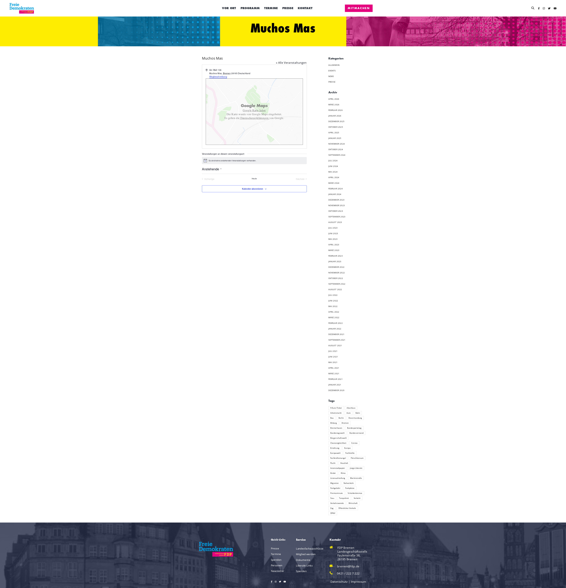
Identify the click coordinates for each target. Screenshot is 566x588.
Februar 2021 (335, 379)
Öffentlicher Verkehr (347, 508)
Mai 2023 (333, 239)
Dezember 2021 (336, 334)
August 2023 (335, 222)
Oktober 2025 (335, 127)
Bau (332, 418)
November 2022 (336, 272)
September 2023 (336, 216)
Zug (332, 508)
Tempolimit (344, 498)
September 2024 (336, 155)
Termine (276, 554)
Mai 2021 (333, 362)
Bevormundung (355, 418)
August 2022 (335, 289)
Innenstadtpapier (337, 468)
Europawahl (335, 453)
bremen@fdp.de (348, 566)
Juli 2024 (333, 160)
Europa (347, 448)
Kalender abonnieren (252, 188)
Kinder (333, 473)
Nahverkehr (349, 483)
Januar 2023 (334, 261)
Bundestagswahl (337, 433)
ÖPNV (332, 513)
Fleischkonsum (357, 458)
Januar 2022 (334, 328)
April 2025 (333, 132)
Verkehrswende (337, 503)
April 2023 (333, 244)
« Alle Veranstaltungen (291, 63)
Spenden (276, 559)
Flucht (332, 463)
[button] (532, 8)
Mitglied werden (305, 554)
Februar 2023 (335, 256)
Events (332, 70)
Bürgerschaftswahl (338, 438)
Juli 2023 (333, 228)
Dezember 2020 (336, 390)
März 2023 (333, 250)
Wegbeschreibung (218, 76)
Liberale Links (304, 565)
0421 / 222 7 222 (348, 573)
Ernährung (334, 448)
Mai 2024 (333, 172)
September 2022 (336, 284)
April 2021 (333, 368)
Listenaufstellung (337, 478)
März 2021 (333, 373)
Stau (332, 498)
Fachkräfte (349, 453)
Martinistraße (356, 478)
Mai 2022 (333, 306)
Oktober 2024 (335, 149)
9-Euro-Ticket (336, 408)
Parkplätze (349, 488)
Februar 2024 (335, 188)
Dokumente (303, 560)
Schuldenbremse (355, 493)
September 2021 (336, 340)
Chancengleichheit (338, 443)
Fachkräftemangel (338, 458)
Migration (334, 483)
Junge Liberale (356, 468)
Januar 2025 (334, 138)
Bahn (358, 413)
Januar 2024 (334, 194)
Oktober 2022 (335, 278)
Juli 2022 (333, 295)
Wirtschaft (353, 503)
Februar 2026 (335, 110)
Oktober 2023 (335, 211)
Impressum (358, 582)
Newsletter (277, 571)
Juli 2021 (333, 351)
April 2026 (333, 99)
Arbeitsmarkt (336, 413)
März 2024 (333, 183)
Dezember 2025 (336, 121)
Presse (332, 82)
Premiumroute (336, 493)
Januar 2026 (334, 116)
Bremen (345, 423)
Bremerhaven (336, 428)
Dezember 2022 (336, 267)
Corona (354, 443)
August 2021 (335, 345)
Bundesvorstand (356, 433)
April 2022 (333, 312)
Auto (349, 413)
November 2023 (336, 205)
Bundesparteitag (354, 428)
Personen (276, 565)
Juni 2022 (333, 300)
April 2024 (333, 177)
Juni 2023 (333, 233)
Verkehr (357, 498)
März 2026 (333, 104)
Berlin (341, 418)
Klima (343, 473)
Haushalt (344, 463)
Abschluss (351, 408)
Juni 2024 (333, 166)
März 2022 (333, 317)
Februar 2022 (335, 323)
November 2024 (336, 144)
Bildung (333, 423)
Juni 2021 (333, 356)
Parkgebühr (335, 488)
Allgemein (334, 65)
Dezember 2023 (336, 200)
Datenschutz (339, 582)
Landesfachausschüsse (306, 548)
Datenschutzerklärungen (254, 118)
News (331, 76)
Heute (254, 178)
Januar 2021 (334, 384)
